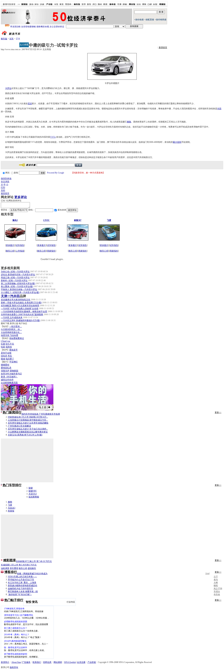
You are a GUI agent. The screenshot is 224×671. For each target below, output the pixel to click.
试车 (11, 38)
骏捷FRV (33, 491)
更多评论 (20, 197)
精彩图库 (9, 560)
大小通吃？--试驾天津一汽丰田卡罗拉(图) (20, 292)
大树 (216, 582)
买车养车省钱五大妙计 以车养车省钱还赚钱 (28, 423)
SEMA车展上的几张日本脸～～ (22, 576)
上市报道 (20, 251)
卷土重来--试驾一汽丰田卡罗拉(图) (17, 286)
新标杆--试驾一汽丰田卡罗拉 (14, 280)
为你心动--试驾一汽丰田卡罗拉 (15, 271)
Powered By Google (55, 173)
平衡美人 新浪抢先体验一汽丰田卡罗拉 (19, 289)
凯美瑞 (11, 511)
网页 (7, 173)
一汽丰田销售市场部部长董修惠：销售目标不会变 (24, 311)
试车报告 (20, 245)
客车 (61, 4)
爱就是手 (13, 350)
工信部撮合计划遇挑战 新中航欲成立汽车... (28, 420)
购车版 (4, 38)
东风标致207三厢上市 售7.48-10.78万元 (34, 561)
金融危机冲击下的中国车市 (20, 588)
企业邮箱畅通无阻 (9, 382)
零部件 (68, 4)
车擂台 (217, 591)
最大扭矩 (177, 142)
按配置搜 (150, 19)
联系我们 (37, 662)
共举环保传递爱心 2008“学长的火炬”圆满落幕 (22, 314)
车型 (84, 4)
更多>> (218, 412)
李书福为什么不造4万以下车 (21, 579)
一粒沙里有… (15, 326)
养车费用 (14, 568)
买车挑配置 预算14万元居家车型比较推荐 (20, 305)
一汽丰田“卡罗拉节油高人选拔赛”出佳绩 (19, 308)
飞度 (10, 505)
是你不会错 (6, 353)
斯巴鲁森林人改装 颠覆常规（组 (23, 591)
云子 (216, 576)
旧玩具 (4, 356)
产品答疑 (92, 662)
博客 (144, 4)
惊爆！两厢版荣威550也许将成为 (32, 573)
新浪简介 (5, 662)
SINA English (70, 662)
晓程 (216, 585)
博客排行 (10, 572)
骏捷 (31, 488)
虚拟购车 (32, 568)
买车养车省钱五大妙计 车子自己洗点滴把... (28, 429)
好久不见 (10, 344)
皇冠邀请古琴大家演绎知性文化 (15, 299)
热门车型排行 (12, 485)
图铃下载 (5, 323)
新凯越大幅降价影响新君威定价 (22, 585)
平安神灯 (13, 362)
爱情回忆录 (6, 368)
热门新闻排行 (12, 412)
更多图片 (10, 245)
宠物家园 (14, 370)
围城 (3, 359)
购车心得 (10, 251)
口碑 (150, 4)
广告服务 (26, 662)
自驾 (155, 4)
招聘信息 (47, 662)
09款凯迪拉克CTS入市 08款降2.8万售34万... (28, 417)
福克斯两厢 (34, 497)
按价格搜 (139, 19)
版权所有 (14, 667)
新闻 (16, 173)
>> (19, 4)
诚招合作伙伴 (7, 379)
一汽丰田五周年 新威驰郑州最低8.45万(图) (20, 320)
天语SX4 (33, 494)
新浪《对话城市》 (9, 376)
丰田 (219, 108)
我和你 (9, 347)
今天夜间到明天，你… (11, 329)
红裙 (3, 344)
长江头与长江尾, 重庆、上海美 (22, 582)
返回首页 (5, 193)
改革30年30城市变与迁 (11, 373)
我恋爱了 (10, 359)
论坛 (139, 4)
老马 (216, 579)
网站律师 (58, 662)
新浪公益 (14, 323)
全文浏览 (5, 181)
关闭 (3, 190)
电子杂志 (23, 323)
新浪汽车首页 (9, 4)
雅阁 (10, 502)
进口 (94, 4)
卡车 (56, 4)
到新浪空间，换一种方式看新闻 (88, 173)
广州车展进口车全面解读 (19, 426)
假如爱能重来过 (16, 338)
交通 (119, 4)
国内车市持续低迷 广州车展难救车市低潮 (41, 414)
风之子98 (218, 588)
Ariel (207, 573)
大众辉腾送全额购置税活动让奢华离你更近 (28, 432)
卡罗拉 (8, 88)
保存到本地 (6, 178)
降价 (100, 4)
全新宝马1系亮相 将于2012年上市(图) (25, 435)
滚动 (31, 4)
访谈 (42, 4)
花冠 (30, 103)
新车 (89, 4)
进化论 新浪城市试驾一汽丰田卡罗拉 (18, 274)
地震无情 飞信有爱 (9, 335)
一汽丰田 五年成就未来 (11, 317)
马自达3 (11, 508)
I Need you (5, 341)
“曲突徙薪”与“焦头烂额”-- (20, 594)
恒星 (3, 347)
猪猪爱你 (5, 365)
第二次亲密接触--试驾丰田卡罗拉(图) (18, 283)
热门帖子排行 (13, 600)
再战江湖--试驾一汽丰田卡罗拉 (15, 277)
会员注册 (81, 662)
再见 (10, 356)
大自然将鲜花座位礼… (11, 332)
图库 (105, 4)
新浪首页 (163, 47)
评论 (36, 4)
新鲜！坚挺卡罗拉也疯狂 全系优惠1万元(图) (21, 302)
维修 (125, 4)
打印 (3, 187)
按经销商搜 (161, 19)
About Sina (16, 662)
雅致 (129, 122)
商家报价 (51, 251)
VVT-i (53, 137)
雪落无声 (5, 370)
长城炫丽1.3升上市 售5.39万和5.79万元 (19, 565)
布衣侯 (217, 594)
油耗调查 (5, 568)
